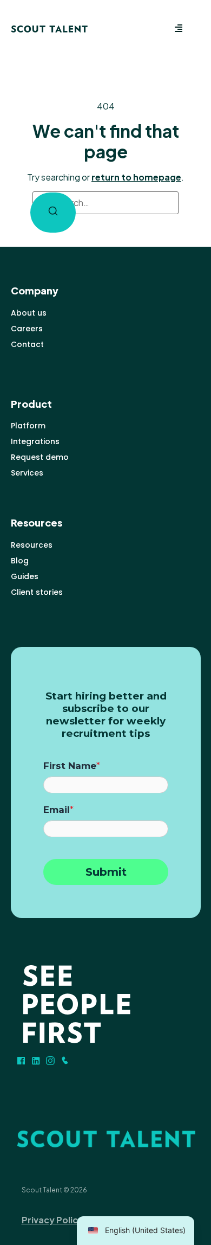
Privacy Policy (52, 1219)
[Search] (53, 212)
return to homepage (136, 177)
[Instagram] (50, 1061)
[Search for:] (105, 202)
